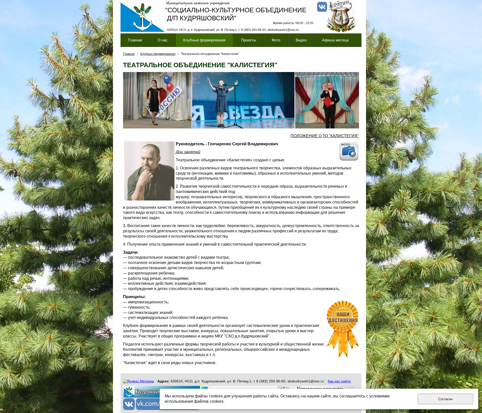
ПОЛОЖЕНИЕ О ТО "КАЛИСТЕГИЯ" (324, 136)
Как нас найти (339, 381)
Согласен (445, 399)
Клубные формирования (157, 54)
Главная (129, 54)
